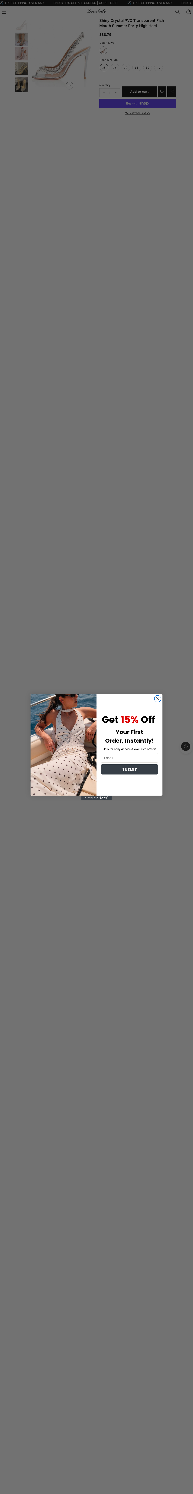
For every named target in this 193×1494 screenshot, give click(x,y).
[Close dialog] (157, 698)
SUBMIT (129, 769)
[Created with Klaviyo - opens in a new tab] (96, 798)
